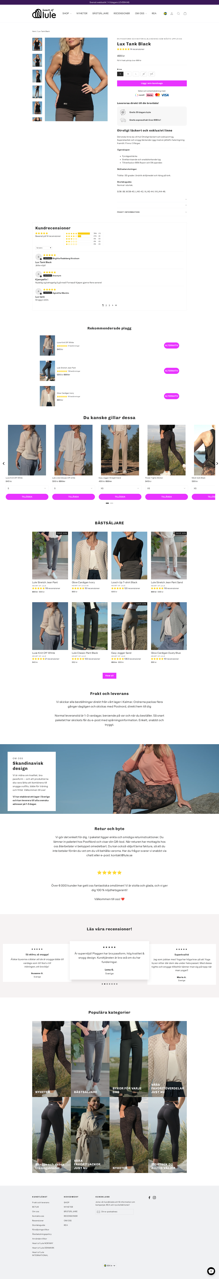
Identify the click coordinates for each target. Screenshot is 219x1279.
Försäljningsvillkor (40, 1229)
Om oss (35, 1211)
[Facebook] (149, 1197)
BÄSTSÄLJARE (101, 13)
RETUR (35, 1207)
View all (109, 675)
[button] (123, 49)
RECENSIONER (122, 13)
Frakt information (128, 212)
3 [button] (109, 305)
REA (154, 13)
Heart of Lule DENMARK (43, 1248)
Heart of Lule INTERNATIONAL (40, 1253)
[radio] (120, 74)
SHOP (66, 13)
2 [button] (106, 305)
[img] (49, 255)
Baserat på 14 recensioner (48, 236)
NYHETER (82, 13)
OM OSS (140, 13)
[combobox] (109, 1265)
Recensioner (38, 1220)
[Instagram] (154, 1197)
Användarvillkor (39, 1239)
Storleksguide (38, 1225)
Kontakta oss (38, 1216)
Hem (34, 31)
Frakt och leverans (40, 1202)
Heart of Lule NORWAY (42, 1243)
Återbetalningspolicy (42, 1234)
